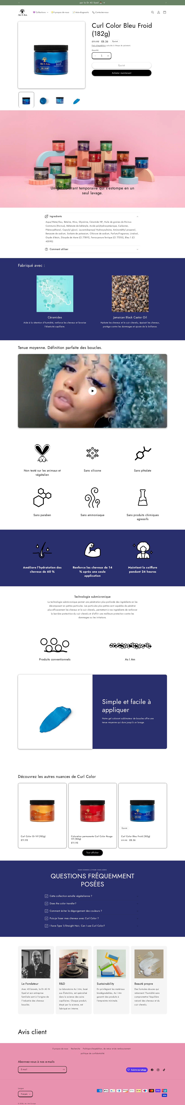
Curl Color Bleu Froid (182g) (135, 836)
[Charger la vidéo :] (92, 391)
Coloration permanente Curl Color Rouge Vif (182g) (91, 837)
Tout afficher (92, 852)
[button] (40, 12)
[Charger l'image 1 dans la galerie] (26, 99)
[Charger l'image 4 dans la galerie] (76, 99)
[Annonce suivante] (166, 2)
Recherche (75, 1048)
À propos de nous (60, 1048)
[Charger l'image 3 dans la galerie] (59, 99)
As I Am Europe (30, 1104)
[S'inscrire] (63, 1069)
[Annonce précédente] (19, 2)
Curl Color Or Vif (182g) (33, 836)
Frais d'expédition (99, 45)
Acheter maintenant (121, 73)
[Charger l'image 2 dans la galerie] (43, 99)
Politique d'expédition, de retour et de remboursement (107, 1048)
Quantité (95, 50)
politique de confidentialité (92, 1053)
